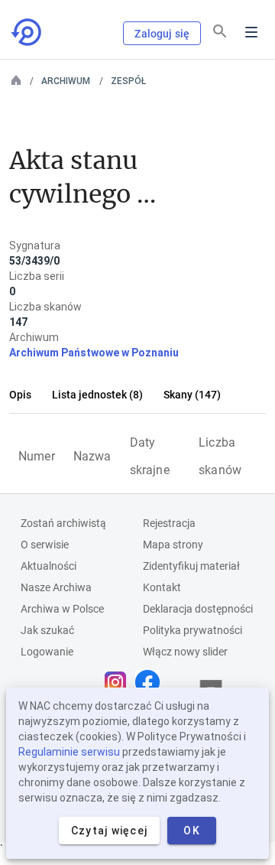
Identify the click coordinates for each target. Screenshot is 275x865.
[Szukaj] (220, 31)
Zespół (128, 81)
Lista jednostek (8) (97, 395)
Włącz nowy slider (185, 651)
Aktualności (48, 566)
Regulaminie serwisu (69, 752)
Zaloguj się (161, 34)
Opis (20, 395)
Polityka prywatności (192, 630)
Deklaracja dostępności (198, 609)
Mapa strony (173, 544)
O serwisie (45, 544)
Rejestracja (169, 523)
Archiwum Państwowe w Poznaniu (94, 352)
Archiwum (65, 81)
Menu (251, 32)
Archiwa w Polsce (62, 609)
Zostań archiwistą (63, 523)
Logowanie (47, 651)
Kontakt (162, 587)
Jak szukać (47, 630)
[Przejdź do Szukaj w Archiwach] (27, 32)
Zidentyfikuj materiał (191, 566)
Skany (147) (192, 395)
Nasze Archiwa (56, 587)
